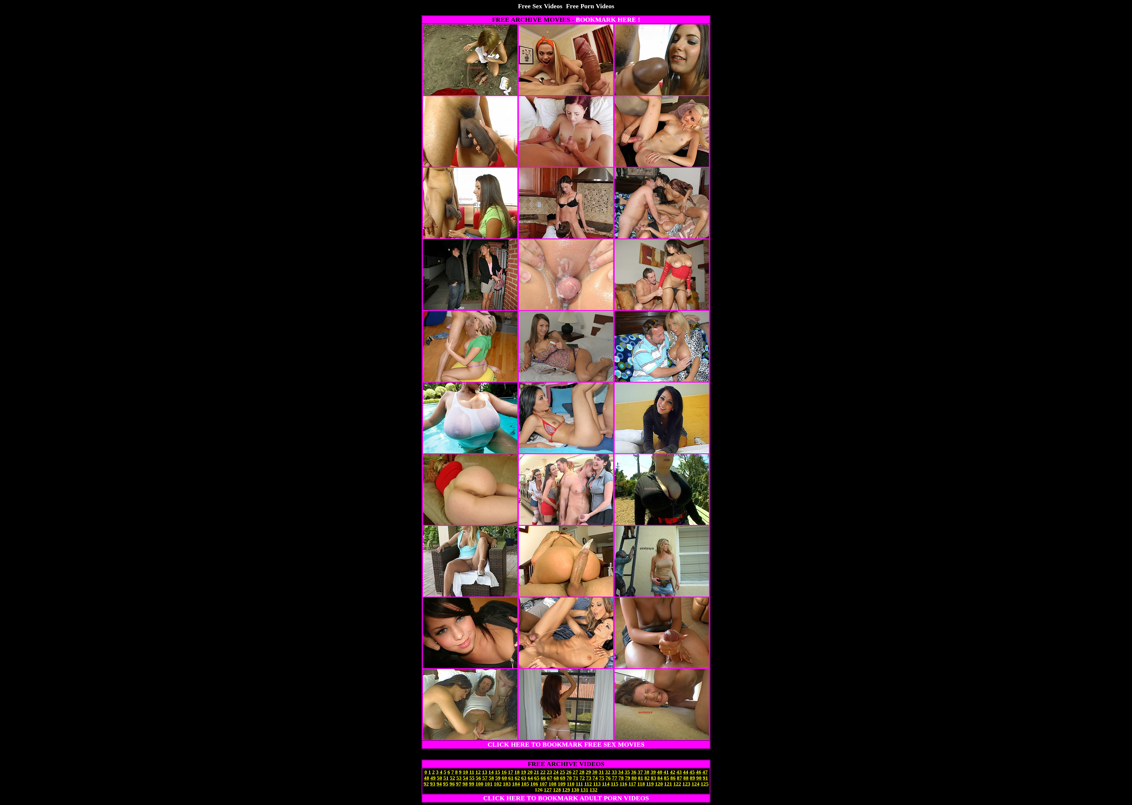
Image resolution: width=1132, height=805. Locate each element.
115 (614, 784)
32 (608, 772)
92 (426, 784)
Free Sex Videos (540, 6)
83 (653, 778)
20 (530, 772)
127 (548, 790)
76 (608, 778)
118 (641, 784)
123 (686, 784)
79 (627, 778)
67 (549, 778)
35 (627, 772)
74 (595, 778)
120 (659, 784)
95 (445, 784)
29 (588, 772)
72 (582, 778)
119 (650, 784)
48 (426, 778)
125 (705, 784)
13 (484, 772)
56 (478, 778)
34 (620, 772)
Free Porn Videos (590, 6)
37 (640, 772)
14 (491, 772)
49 (433, 778)
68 (556, 778)
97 (458, 784)
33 (614, 772)
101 (489, 784)
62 (517, 778)
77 (614, 778)
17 (510, 772)
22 (543, 772)
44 (685, 772)
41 (666, 772)
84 (660, 778)
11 (471, 772)
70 (569, 778)
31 (601, 772)
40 (659, 772)
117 (632, 784)
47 (705, 772)
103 (507, 784)
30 (595, 772)
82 (647, 778)
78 (621, 778)
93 (432, 784)
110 (571, 784)
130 (575, 790)
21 (536, 772)
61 (511, 778)
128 (557, 790)
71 (575, 778)
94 (439, 784)
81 (640, 778)
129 (566, 790)
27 (575, 772)
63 (523, 778)
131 (584, 790)
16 (504, 772)
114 (606, 784)
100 (479, 784)
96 (452, 784)
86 (673, 778)
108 (553, 784)
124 (696, 784)
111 (579, 784)
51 (446, 778)
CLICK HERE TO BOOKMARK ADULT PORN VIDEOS (566, 798)
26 (569, 772)
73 (588, 778)
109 (562, 784)
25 (562, 772)
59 (498, 778)
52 (452, 778)
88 (686, 778)
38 (646, 772)
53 (459, 778)
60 (504, 778)
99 (471, 784)
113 (597, 784)
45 (692, 772)
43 (679, 772)
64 (530, 778)
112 (588, 784)
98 (465, 784)
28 (582, 772)
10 (465, 772)
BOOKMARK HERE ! (608, 19)
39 (653, 772)
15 (497, 772)
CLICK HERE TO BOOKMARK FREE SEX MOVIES (566, 744)
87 (679, 778)
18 (517, 772)
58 (491, 778)
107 (543, 784)
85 (666, 778)
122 (677, 784)
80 (634, 778)
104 (516, 784)
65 (536, 778)
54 (465, 778)
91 (705, 778)
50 (439, 778)
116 (623, 784)
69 (562, 778)
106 (534, 784)
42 (672, 772)
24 (556, 772)
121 (668, 784)
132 (594, 790)
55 (472, 778)
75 (601, 778)
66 (543, 778)
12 (478, 772)
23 (549, 772)
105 (525, 784)
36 (633, 772)
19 (523, 772)
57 (485, 778)
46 (698, 772)
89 (692, 778)
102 (498, 784)
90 (699, 778)
